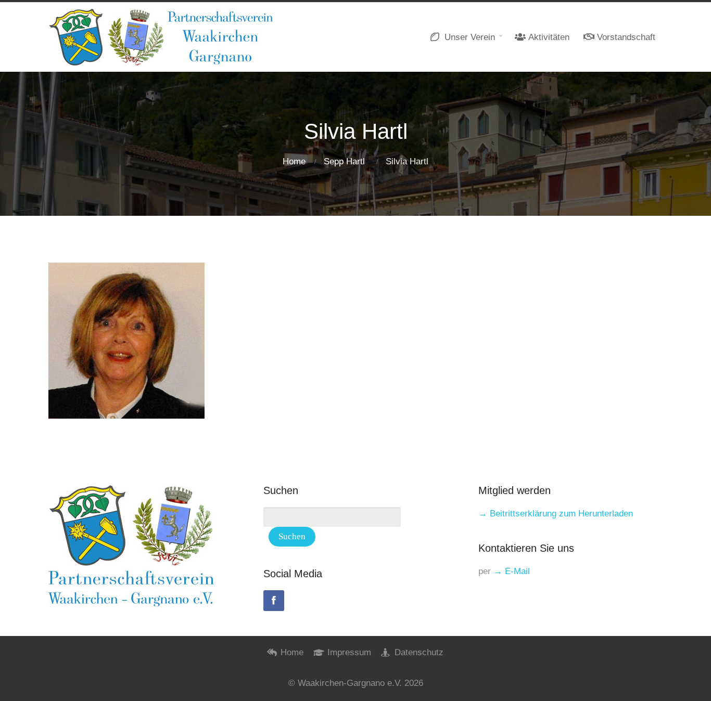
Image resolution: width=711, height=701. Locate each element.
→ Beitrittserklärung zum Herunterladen (555, 513)
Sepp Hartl (344, 161)
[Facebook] (273, 600)
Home (294, 161)
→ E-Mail (511, 571)
